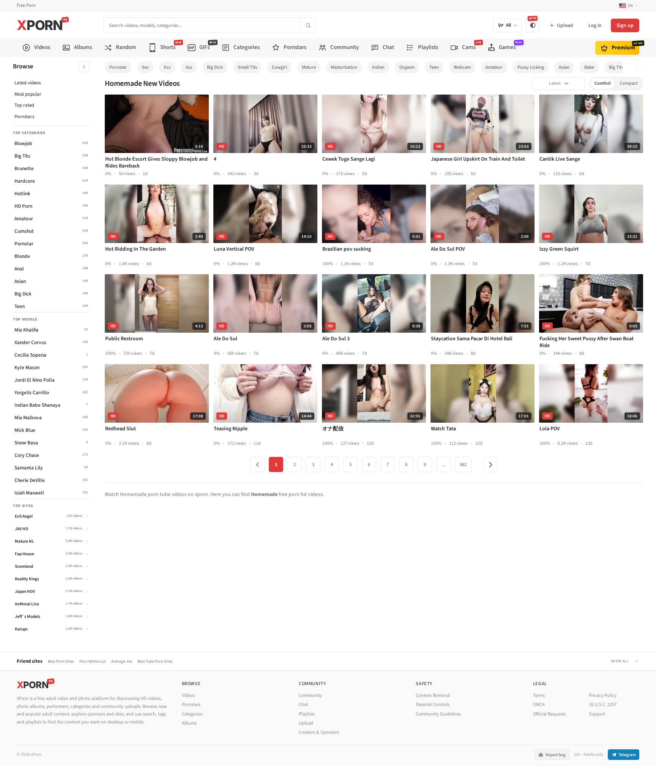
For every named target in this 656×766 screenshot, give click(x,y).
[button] (638, 67)
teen (434, 67)
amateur (494, 67)
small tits (247, 67)
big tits (616, 67)
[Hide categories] (84, 66)
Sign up (625, 25)
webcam (462, 67)
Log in (594, 25)
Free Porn (26, 5)
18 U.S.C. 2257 (603, 704)
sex (145, 67)
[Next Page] (490, 464)
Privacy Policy (603, 695)
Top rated (24, 105)
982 (463, 464)
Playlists (307, 714)
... (443, 464)
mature (309, 67)
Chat (303, 704)
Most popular (27, 94)
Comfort (602, 83)
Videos (188, 695)
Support (597, 714)
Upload (306, 723)
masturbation (344, 67)
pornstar (118, 67)
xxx (167, 67)
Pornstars (24, 116)
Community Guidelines (438, 714)
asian (564, 67)
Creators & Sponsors (319, 732)
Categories (192, 714)
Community (310, 695)
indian (378, 67)
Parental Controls (432, 704)
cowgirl (279, 67)
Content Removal (433, 695)
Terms (539, 695)
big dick (215, 67)
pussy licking (530, 67)
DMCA (539, 704)
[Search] (307, 25)
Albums (189, 723)
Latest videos (27, 82)
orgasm (407, 67)
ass (189, 67)
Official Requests (549, 714)
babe (589, 67)
